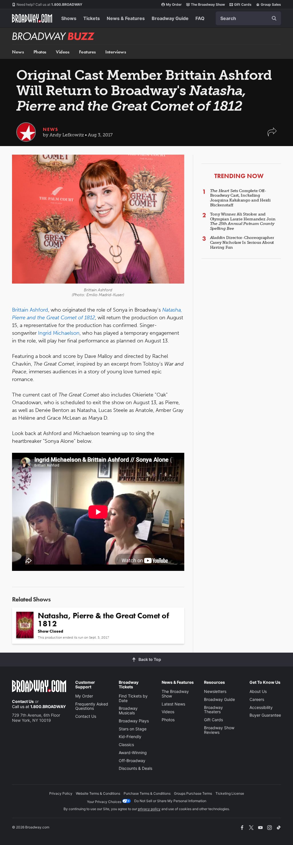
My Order (174, 4)
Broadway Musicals (128, 710)
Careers (257, 699)
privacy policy (149, 809)
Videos (62, 52)
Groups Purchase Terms (193, 793)
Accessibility (261, 707)
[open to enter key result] (274, 18)
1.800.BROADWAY (49, 4)
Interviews (115, 52)
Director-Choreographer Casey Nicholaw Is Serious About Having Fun (242, 242)
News (18, 52)
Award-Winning (133, 752)
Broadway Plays (134, 720)
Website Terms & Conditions (98, 793)
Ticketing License (229, 793)
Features (87, 52)
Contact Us (23, 701)
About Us (258, 691)
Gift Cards (243, 4)
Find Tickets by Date (133, 698)
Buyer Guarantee (265, 715)
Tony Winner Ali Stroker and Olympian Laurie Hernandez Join (243, 221)
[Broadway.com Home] (32, 18)
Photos (39, 52)
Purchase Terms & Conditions (147, 793)
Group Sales (271, 4)
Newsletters (215, 691)
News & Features (126, 18)
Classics (126, 744)
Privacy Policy (60, 793)
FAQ (200, 18)
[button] (272, 134)
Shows (68, 18)
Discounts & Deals (135, 768)
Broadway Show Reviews (219, 730)
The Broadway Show (208, 4)
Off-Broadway (132, 760)
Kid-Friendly (130, 736)
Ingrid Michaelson (59, 333)
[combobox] (248, 18)
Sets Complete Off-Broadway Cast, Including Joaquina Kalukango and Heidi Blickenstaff (240, 198)
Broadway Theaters (213, 709)
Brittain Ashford (30, 310)
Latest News (173, 703)
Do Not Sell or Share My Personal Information (170, 801)
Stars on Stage (132, 728)
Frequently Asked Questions (91, 706)
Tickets (91, 18)
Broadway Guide (170, 18)
